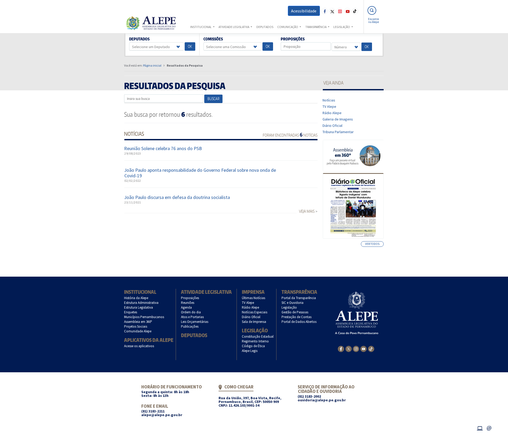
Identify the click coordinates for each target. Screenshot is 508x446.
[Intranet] (480, 427)
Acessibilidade (303, 10)
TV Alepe (329, 106)
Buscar (213, 98)
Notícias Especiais (254, 312)
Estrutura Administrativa (141, 302)
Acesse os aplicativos (139, 346)
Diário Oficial (332, 125)
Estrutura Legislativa (138, 307)
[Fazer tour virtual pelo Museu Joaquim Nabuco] (353, 155)
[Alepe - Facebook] (341, 348)
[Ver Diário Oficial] (353, 205)
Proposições (293, 39)
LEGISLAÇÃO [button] (342, 27)
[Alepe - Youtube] (363, 348)
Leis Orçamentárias (194, 321)
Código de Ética (253, 346)
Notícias (329, 100)
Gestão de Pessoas (295, 312)
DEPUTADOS (264, 27)
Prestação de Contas (296, 317)
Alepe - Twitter (332, 11)
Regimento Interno (255, 341)
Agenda (186, 307)
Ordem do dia (191, 312)
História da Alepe (136, 298)
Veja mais (307, 211)
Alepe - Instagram (340, 11)
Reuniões (187, 302)
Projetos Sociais (135, 326)
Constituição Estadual (258, 336)
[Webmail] (489, 427)
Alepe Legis (249, 350)
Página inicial (152, 65)
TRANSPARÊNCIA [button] (316, 27)
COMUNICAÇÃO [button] (288, 27)
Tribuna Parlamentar (338, 132)
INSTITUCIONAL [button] (201, 27)
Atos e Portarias (192, 317)
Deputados (139, 39)
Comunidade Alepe (137, 331)
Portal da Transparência (299, 298)
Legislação (255, 330)
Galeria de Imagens (338, 119)
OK (190, 46)
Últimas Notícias (253, 298)
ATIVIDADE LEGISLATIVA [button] (234, 27)
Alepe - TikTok (355, 11)
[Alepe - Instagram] (356, 348)
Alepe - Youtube (347, 11)
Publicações (189, 326)
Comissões (213, 39)
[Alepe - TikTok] (371, 348)
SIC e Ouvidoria (292, 302)
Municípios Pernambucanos (144, 317)
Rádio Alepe (332, 113)
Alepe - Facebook (324, 11)
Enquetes (130, 312)
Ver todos (372, 244)
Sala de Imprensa (254, 321)
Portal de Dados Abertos (299, 321)
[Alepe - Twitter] (348, 348)
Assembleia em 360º (138, 321)
